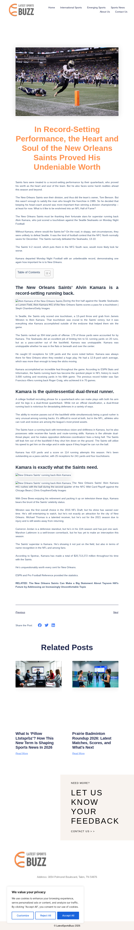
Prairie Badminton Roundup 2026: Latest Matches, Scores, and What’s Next (91, 740)
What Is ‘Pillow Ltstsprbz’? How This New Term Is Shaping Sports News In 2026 (35, 740)
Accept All (68, 915)
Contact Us (121, 11)
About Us (105, 11)
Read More (22, 753)
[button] (40, 625)
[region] (45, 904)
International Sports (71, 7)
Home (51, 7)
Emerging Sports (96, 7)
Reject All (45, 915)
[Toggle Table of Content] (46, 273)
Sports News (118, 7)
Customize (23, 915)
